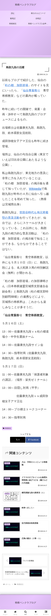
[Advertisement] (25, 42)
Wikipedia (35, 188)
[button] (46, 426)
